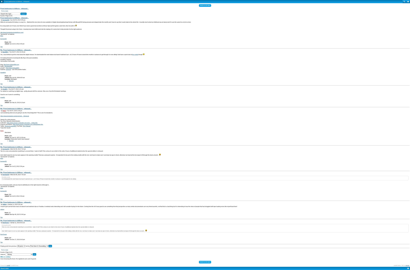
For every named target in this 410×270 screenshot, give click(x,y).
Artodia (407, 265)
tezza (4, 111)
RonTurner (6, 222)
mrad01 (5, 89)
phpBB (8, 265)
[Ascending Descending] (45, 246)
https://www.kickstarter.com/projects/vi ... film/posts (14, 116)
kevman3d (6, 20)
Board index (5, 268)
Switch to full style (205, 5)
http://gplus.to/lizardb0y (12, 68)
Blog (1, 36)
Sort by (28, 246)
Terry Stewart (26, 126)
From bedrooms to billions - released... (17, 1)
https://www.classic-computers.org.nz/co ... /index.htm (22, 123)
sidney (5, 204)
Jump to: (2, 254)
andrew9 (8, 69)
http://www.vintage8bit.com (11, 64)
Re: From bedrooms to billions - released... (15, 50)
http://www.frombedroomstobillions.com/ (11, 32)
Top (1, 47)
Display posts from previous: (8, 246)
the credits (135, 54)
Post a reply (4, 11)
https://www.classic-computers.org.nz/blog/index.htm (28, 124)
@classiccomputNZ (10, 126)
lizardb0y (5, 52)
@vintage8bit (8, 66)
